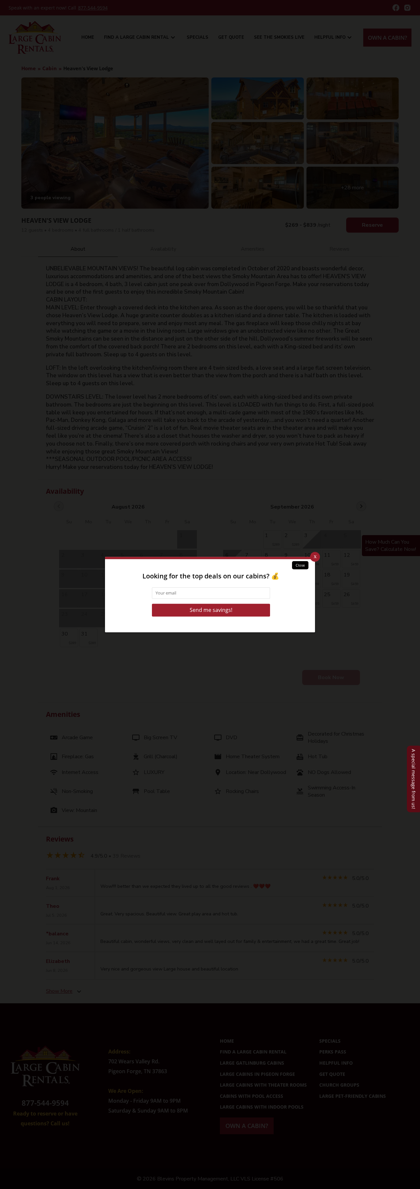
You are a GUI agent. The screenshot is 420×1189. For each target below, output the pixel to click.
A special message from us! (413, 779)
